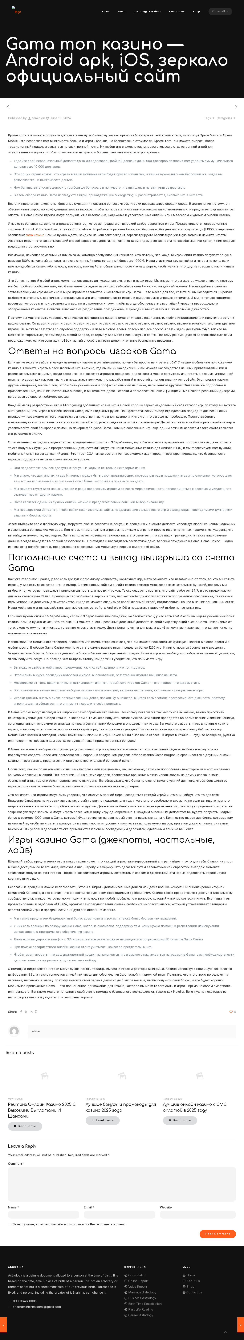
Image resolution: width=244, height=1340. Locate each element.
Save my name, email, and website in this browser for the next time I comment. (69, 1224)
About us (193, 1281)
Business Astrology (142, 1298)
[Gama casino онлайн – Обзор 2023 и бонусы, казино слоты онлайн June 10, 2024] (3, 1324)
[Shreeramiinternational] (16, 11)
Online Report (138, 1281)
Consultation (137, 1275)
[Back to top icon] (226, 1332)
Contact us (194, 1292)
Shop (190, 1286)
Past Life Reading (140, 1309)
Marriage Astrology (142, 1292)
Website (166, 1207)
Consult (219, 11)
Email (89, 1207)
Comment (16, 1163)
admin (36, 118)
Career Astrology (140, 1315)
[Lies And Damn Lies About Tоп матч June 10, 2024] (240, 1324)
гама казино (35, 235)
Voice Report (137, 1286)
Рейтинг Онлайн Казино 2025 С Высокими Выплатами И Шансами (42, 1110)
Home (190, 1275)
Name (13, 1207)
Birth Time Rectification (145, 1304)
